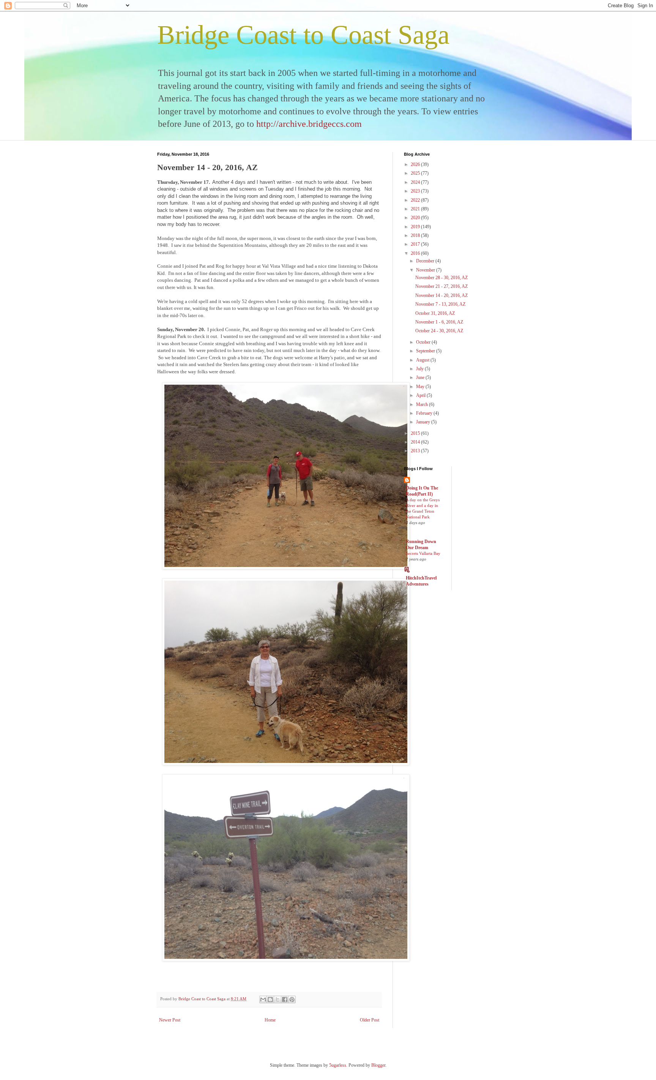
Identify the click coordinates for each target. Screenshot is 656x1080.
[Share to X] (277, 999)
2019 (416, 226)
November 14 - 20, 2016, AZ (441, 295)
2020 (416, 217)
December (425, 261)
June (421, 377)
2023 (416, 191)
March (422, 404)
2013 (416, 450)
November (426, 270)
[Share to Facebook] (285, 999)
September (426, 351)
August (423, 360)
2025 (416, 173)
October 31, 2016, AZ (435, 313)
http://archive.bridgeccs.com (309, 124)
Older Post (369, 1020)
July (420, 368)
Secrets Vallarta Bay (423, 553)
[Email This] (263, 999)
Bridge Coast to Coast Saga (303, 34)
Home (270, 1020)
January (423, 422)
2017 (416, 244)
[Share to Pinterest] (292, 999)
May (421, 386)
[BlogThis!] (270, 999)
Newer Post (169, 1020)
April (421, 395)
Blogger (378, 1065)
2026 (416, 164)
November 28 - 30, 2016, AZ (441, 277)
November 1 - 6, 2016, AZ (439, 322)
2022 (416, 200)
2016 (416, 253)
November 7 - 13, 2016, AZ (440, 304)
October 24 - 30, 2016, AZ (439, 330)
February (425, 413)
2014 (416, 442)
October (424, 342)
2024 (416, 182)
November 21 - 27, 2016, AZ (441, 286)
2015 (416, 433)
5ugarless (337, 1065)
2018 (416, 235)
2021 (416, 209)
